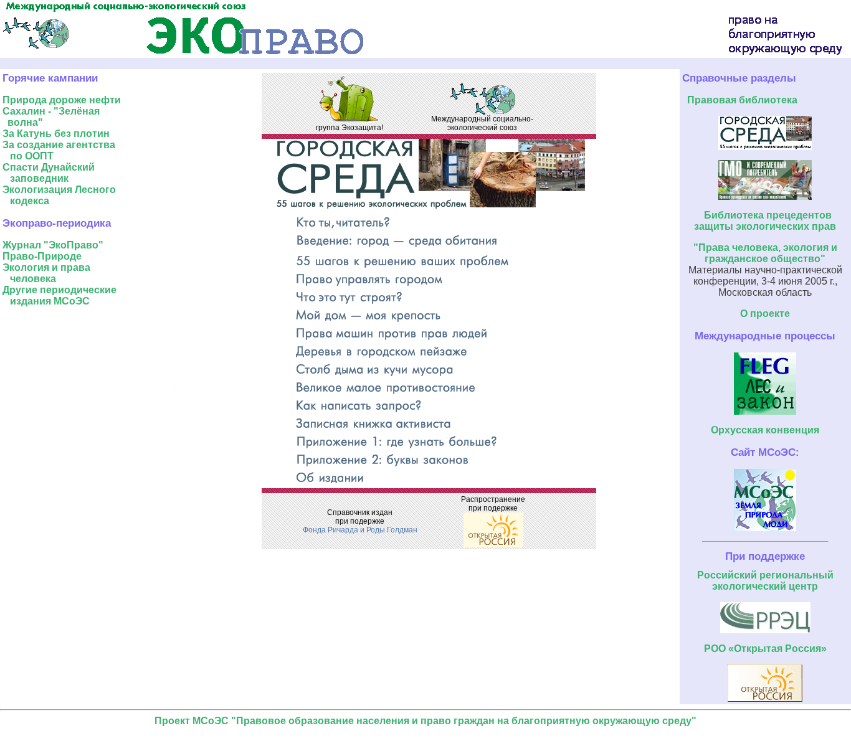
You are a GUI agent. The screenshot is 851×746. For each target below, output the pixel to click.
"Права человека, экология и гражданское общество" (765, 253)
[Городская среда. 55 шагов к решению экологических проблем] (765, 146)
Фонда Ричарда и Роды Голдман (360, 530)
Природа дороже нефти (61, 100)
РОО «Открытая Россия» (765, 648)
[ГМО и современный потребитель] (765, 196)
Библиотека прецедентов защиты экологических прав (765, 221)
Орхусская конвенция (765, 430)
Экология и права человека (46, 273)
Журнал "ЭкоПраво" (52, 245)
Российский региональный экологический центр (765, 581)
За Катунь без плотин (56, 133)
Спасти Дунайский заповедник (48, 173)
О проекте (765, 313)
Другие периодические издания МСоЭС (59, 295)
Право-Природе (42, 256)
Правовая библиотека (742, 100)
